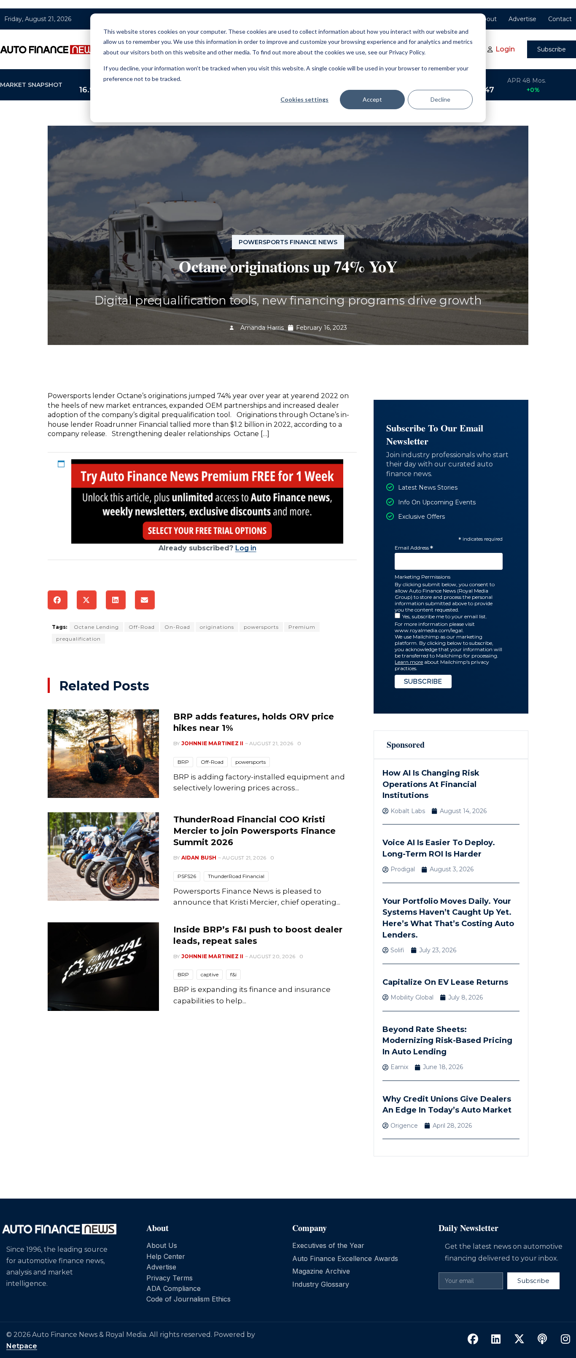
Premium (301, 627)
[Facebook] (472, 1339)
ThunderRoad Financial (236, 876)
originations (217, 627)
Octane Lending (96, 627)
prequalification (78, 639)
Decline (440, 99)
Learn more (409, 662)
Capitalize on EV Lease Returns (445, 982)
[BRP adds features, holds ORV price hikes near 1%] (103, 753)
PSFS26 (187, 876)
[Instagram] (565, 1339)
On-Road (177, 627)
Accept (372, 99)
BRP (183, 762)
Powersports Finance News (288, 242)
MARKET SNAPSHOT (31, 85)
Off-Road (142, 627)
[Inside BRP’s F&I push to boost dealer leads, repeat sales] (103, 966)
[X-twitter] (519, 1339)
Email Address (414, 548)
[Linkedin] (495, 1339)
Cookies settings (304, 99)
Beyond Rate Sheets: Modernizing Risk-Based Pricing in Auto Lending (447, 1040)
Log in (245, 548)
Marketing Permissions (422, 577)
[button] (57, 599)
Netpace (21, 1346)
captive (209, 974)
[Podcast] (542, 1339)
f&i (233, 974)
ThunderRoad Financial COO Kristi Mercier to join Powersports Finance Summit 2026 (254, 830)
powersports (261, 627)
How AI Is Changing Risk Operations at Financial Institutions (430, 784)
